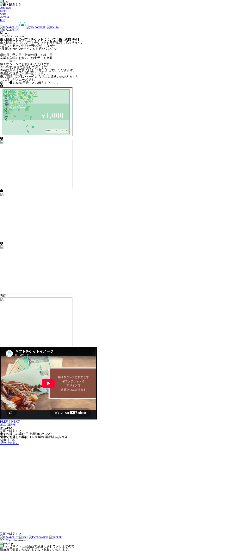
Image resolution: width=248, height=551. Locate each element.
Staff (3, 13)
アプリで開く (9, 443)
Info (2, 20)
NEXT (15, 421)
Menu (3, 10)
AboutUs (5, 7)
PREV (4, 421)
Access (4, 17)
